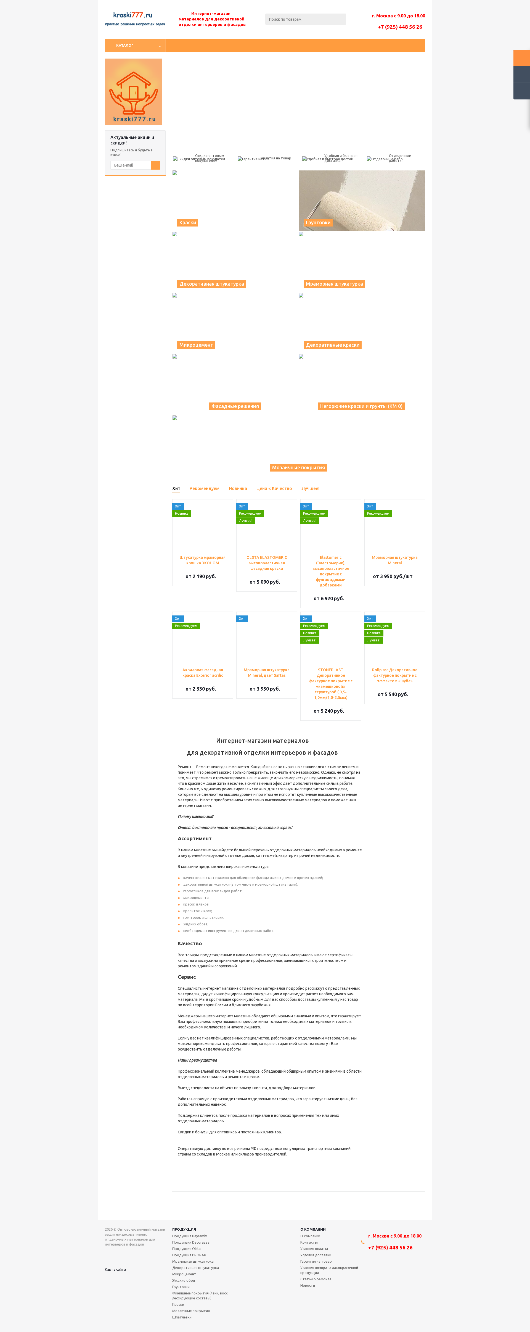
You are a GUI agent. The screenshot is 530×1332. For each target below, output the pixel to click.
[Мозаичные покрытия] (299, 445)
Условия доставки (315, 1255)
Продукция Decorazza (191, 1242)
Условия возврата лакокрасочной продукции (329, 1270)
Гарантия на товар (316, 1261)
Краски (178, 1304)
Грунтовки (181, 1287)
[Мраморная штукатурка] (362, 262)
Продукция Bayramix (189, 1236)
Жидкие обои (183, 1280)
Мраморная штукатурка (193, 1261)
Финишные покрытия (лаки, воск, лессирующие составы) (200, 1295)
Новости (307, 1285)
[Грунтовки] (362, 200)
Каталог (125, 45)
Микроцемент (184, 1274)
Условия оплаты (314, 1249)
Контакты (309, 1242)
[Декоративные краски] (362, 323)
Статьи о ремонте (316, 1279)
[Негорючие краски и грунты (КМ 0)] (362, 384)
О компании (313, 1229)
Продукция (184, 1229)
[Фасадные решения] (235, 384)
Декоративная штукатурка (195, 1268)
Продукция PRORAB (189, 1255)
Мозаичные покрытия (191, 1311)
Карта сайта (115, 1269)
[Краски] (235, 200)
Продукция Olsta (186, 1249)
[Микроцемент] (235, 323)
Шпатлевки (182, 1317)
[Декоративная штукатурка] (236, 262)
